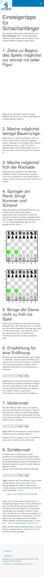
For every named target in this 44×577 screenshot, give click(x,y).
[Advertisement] (22, 90)
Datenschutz (8, 556)
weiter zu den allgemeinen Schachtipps (22, 494)
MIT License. (17, 561)
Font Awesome (7, 564)
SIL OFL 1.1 (30, 564)
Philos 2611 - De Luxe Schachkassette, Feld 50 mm (21, 521)
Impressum (8, 551)
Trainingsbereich (8, 393)
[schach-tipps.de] (6, 3)
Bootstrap (5, 559)
